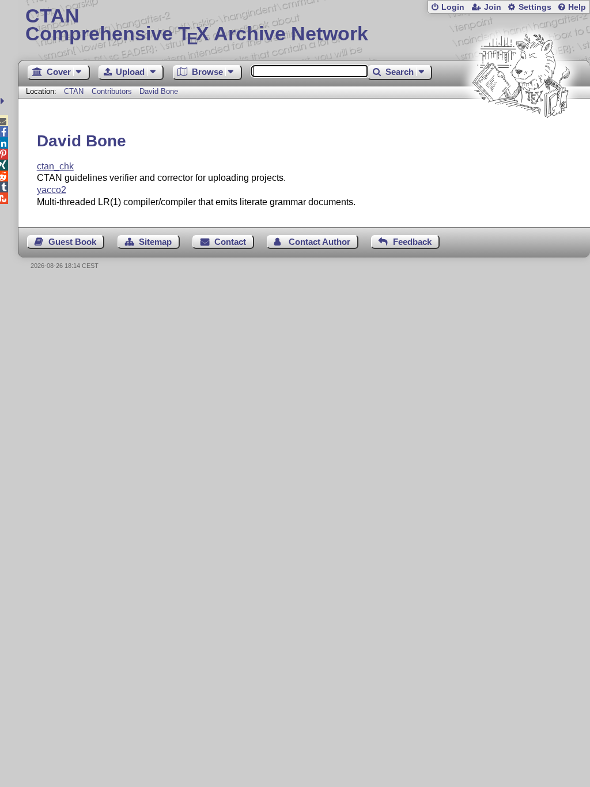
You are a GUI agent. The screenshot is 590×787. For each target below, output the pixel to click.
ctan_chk (55, 166)
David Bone (158, 91)
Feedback (412, 242)
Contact (230, 242)
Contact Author (319, 242)
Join (492, 7)
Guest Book (72, 242)
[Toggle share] (4, 101)
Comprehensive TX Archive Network (196, 25)
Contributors (112, 91)
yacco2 (51, 190)
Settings (535, 7)
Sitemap (155, 242)
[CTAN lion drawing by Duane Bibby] (520, 140)
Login (452, 7)
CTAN (74, 91)
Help (577, 7)
